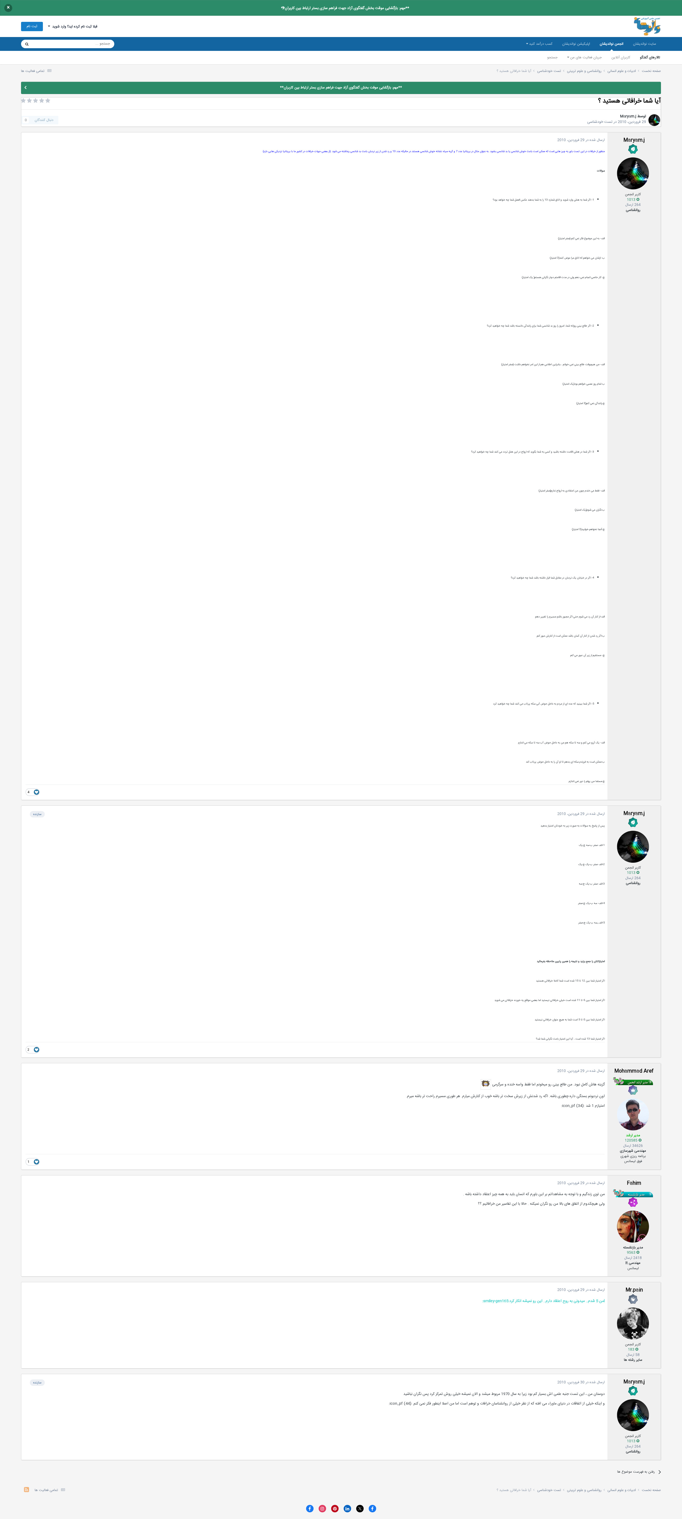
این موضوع (47, 44)
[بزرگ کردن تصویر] (486, 1084)
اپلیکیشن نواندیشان (576, 44)
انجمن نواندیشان (611, 44)
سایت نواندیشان (644, 44)
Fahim (634, 1183)
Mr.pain (634, 1290)
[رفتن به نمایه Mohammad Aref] (633, 1114)
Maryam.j (628, 116)
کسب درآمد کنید (540, 44)
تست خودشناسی (599, 122)
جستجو (552, 57)
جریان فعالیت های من (585, 57)
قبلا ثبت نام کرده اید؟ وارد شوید (73, 27)
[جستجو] (27, 44)
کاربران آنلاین (620, 57)
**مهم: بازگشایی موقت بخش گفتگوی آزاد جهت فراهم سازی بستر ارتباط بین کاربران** (345, 8)
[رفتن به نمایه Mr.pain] (633, 1323)
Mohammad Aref (634, 1071)
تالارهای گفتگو (650, 57)
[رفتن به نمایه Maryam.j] (654, 120)
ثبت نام (32, 26)
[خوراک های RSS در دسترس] (26, 1490)
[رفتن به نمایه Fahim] (633, 1227)
